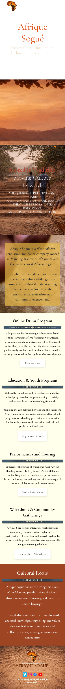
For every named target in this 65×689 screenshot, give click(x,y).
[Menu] (58, 7)
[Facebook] (35, 674)
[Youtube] (40, 674)
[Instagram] (30, 674)
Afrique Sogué (12, 14)
